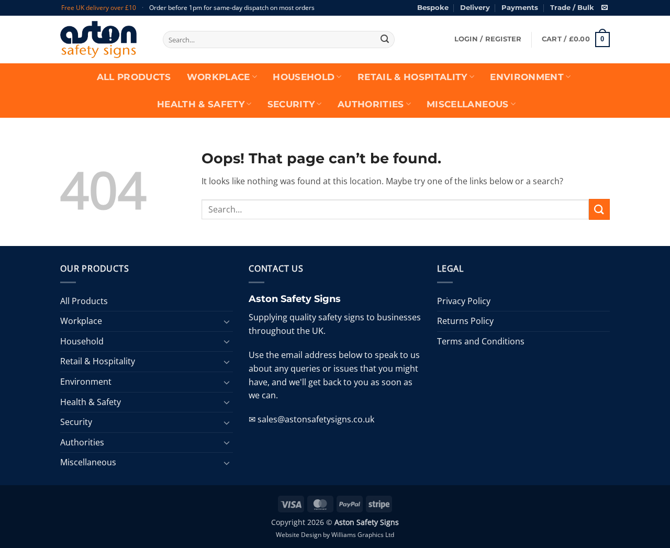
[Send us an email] (604, 8)
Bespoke (433, 8)
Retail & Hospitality (412, 77)
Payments (519, 8)
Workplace (218, 77)
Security (291, 104)
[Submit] (385, 40)
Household (303, 77)
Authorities (371, 104)
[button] (488, 39)
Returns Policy (465, 321)
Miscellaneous (467, 104)
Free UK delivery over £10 (98, 7)
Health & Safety (200, 104)
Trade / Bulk (572, 8)
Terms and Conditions (480, 341)
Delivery (475, 8)
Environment (527, 77)
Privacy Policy (463, 301)
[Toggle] (226, 321)
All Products (134, 77)
